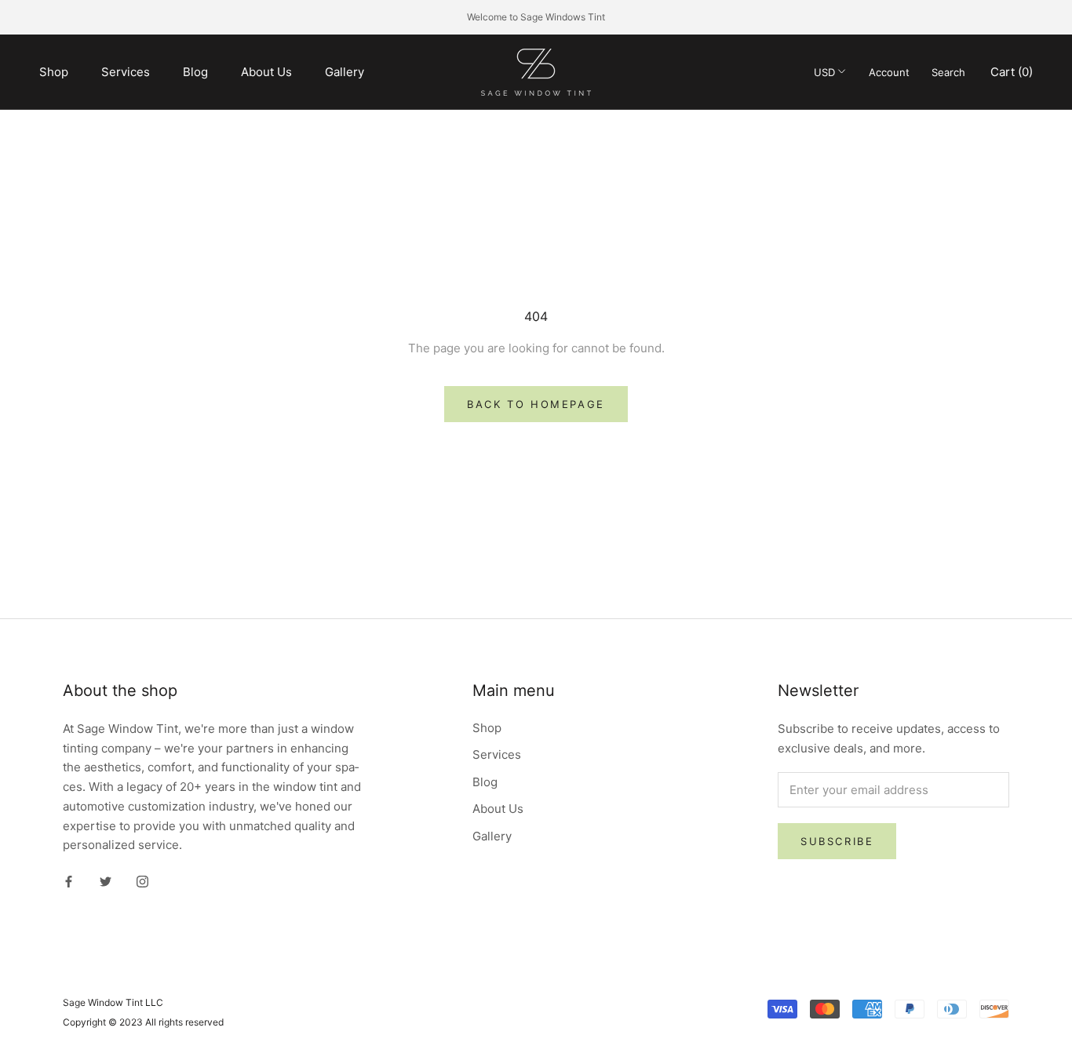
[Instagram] (142, 881)
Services (125, 71)
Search (948, 71)
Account (889, 71)
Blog (195, 71)
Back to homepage (536, 404)
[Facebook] (69, 881)
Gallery (344, 71)
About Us (266, 71)
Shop (53, 71)
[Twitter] (105, 881)
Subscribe (836, 841)
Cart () (1011, 71)
